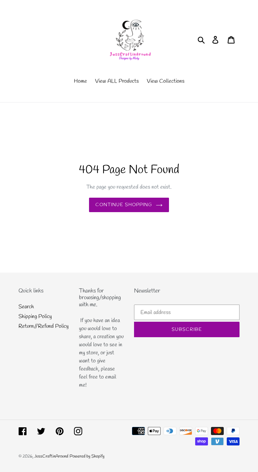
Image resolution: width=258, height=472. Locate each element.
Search (26, 306)
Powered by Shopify (87, 456)
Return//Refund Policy (43, 326)
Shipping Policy (35, 316)
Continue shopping (123, 205)
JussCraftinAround (51, 456)
